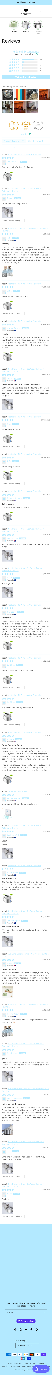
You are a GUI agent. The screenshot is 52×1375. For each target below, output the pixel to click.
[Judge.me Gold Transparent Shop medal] (14, 125)
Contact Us (10, 1238)
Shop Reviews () (36, 141)
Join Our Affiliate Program (17, 1248)
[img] (26, 51)
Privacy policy (15, 1366)
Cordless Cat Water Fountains (18, 1300)
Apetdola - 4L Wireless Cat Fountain (24, 154)
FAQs (7, 1271)
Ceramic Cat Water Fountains (18, 1297)
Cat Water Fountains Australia (24, 1363)
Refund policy (20, 1370)
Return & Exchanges (14, 1268)
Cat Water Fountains (14, 1291)
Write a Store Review (26, 77)
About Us (9, 1241)
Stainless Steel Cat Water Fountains (21, 1294)
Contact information (29, 1366)
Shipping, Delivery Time (16, 1264)
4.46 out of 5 (33, 51)
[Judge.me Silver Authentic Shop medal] (38, 125)
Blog (7, 1245)
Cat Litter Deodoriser (17, 791)
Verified (24, 134)
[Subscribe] (44, 1312)
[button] (4, 11)
